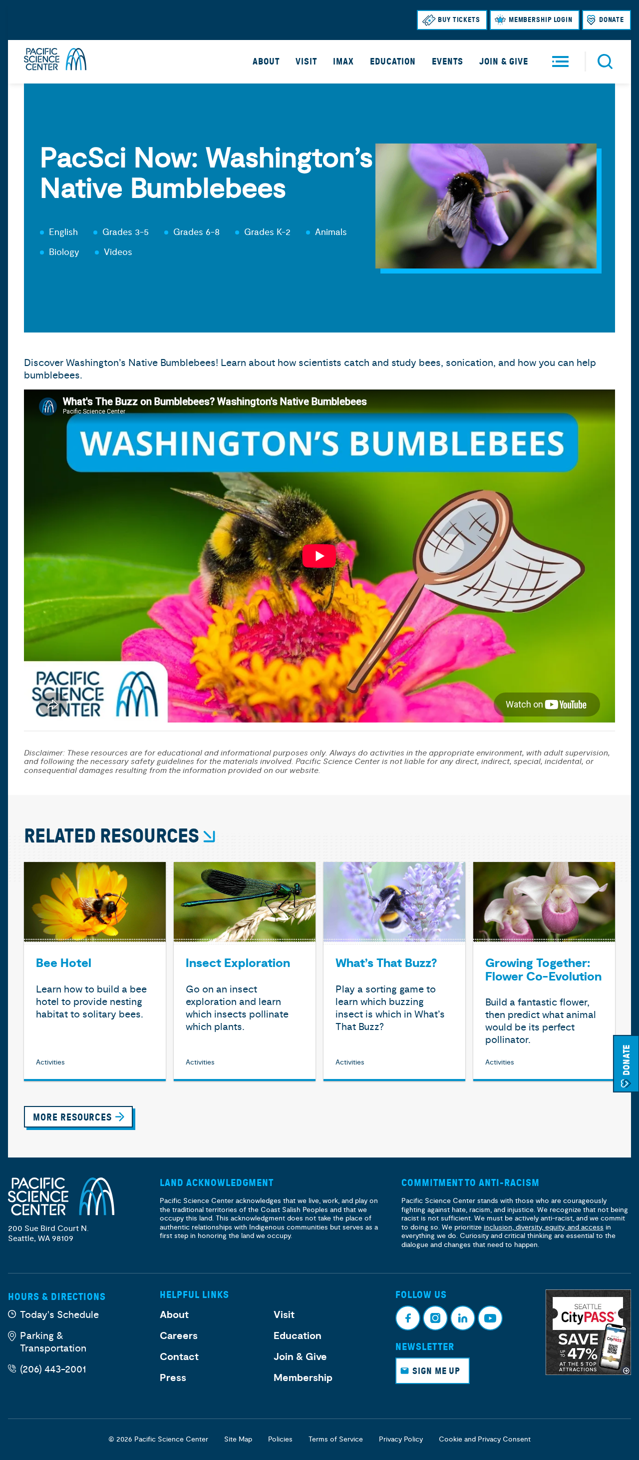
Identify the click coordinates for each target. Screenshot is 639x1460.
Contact (179, 1357)
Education (393, 61)
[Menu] (560, 62)
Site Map (238, 1439)
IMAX (343, 61)
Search (605, 62)
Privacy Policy (401, 1439)
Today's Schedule (59, 1314)
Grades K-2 (267, 232)
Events (447, 61)
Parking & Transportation (53, 1342)
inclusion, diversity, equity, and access (544, 1227)
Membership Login (541, 20)
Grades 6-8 (196, 232)
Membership (303, 1378)
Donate (611, 20)
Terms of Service (336, 1439)
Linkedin (462, 1318)
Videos (118, 252)
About (266, 61)
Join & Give (503, 61)
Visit (306, 61)
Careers (179, 1336)
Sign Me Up (436, 1371)
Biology (64, 252)
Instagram (435, 1318)
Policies (280, 1439)
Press (173, 1378)
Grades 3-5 (125, 232)
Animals (331, 232)
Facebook (407, 1318)
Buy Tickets (459, 20)
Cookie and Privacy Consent (485, 1439)
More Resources (72, 1117)
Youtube (490, 1318)
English (63, 232)
